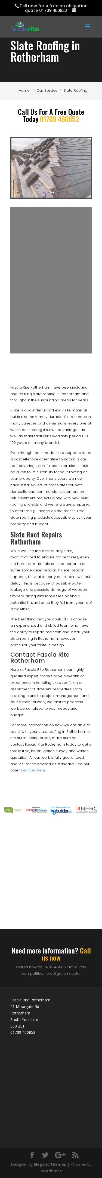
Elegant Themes (50, 1164)
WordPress (51, 1170)
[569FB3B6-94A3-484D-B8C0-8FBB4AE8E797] (51, 196)
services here (33, 770)
